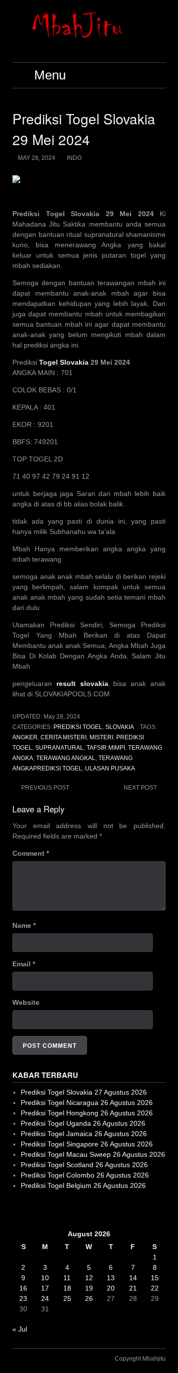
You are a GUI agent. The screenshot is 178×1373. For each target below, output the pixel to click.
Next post (140, 787)
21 (133, 1288)
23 (23, 1298)
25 (67, 1298)
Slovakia (119, 727)
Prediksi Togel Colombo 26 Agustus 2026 (85, 1175)
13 (111, 1278)
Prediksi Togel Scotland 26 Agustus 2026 (84, 1165)
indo (74, 157)
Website (26, 1002)
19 (89, 1288)
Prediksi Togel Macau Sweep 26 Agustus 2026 (93, 1154)
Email (23, 964)
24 (45, 1298)
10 (45, 1278)
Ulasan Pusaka (110, 768)
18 (67, 1288)
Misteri (101, 737)
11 (67, 1278)
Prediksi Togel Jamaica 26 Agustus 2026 (84, 1134)
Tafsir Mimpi (106, 747)
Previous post (45, 787)
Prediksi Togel (77, 727)
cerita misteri (64, 737)
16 (23, 1288)
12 (89, 1278)
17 (45, 1288)
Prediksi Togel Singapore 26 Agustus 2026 (87, 1144)
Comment (30, 853)
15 (155, 1278)
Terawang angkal (65, 758)
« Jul (19, 1329)
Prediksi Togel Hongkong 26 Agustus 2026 (87, 1113)
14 (133, 1278)
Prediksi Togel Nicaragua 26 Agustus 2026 (87, 1102)
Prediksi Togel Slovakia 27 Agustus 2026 (84, 1092)
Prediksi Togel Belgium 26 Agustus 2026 (83, 1185)
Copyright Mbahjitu (140, 1358)
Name (24, 925)
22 (155, 1288)
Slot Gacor (28, 1210)
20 (111, 1288)
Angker (25, 737)
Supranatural (59, 747)
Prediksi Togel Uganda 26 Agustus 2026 (83, 1123)
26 (89, 1298)
